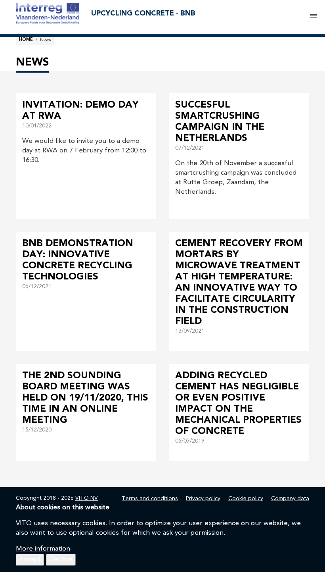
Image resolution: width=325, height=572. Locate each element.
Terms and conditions (150, 498)
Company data (290, 498)
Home (26, 40)
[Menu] (313, 16)
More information (43, 548)
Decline (61, 559)
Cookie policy (245, 498)
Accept (30, 559)
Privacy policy (203, 498)
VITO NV (86, 498)
